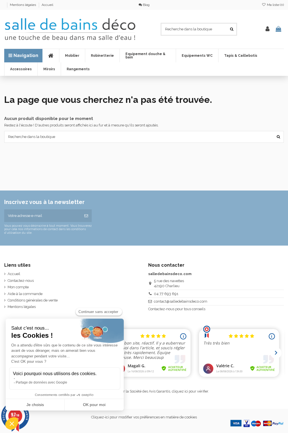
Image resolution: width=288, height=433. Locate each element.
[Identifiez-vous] (267, 29)
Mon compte (18, 287)
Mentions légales (23, 5)
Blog (146, 5)
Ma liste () (275, 5)
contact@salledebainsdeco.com (180, 301)
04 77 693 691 (166, 294)
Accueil (47, 5)
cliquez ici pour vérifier (190, 391)
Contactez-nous (21, 280)
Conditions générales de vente (33, 300)
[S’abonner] (86, 215)
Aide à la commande (25, 294)
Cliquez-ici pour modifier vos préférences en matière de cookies (144, 417)
